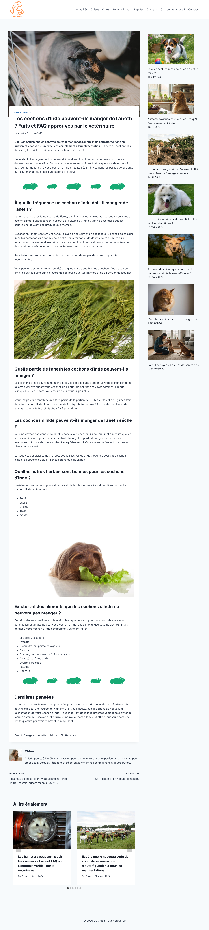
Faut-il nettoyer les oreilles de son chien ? (173, 365)
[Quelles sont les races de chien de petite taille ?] (174, 49)
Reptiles (139, 9)
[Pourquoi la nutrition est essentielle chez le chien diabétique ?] (174, 199)
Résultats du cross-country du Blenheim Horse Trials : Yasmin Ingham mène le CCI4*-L (38, 778)
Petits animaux (121, 9)
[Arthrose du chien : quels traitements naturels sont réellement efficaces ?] (174, 249)
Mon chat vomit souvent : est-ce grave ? (172, 319)
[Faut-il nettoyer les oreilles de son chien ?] (174, 345)
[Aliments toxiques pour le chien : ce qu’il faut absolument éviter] (174, 99)
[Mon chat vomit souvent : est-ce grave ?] (174, 299)
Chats (105, 9)
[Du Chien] (17, 9)
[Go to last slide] (18, 848)
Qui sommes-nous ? (172, 9)
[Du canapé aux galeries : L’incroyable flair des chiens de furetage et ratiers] (174, 149)
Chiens (95, 9)
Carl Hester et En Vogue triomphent (117, 776)
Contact (193, 9)
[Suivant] (129, 848)
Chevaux (152, 9)
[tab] (68, 888)
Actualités (81, 9)
